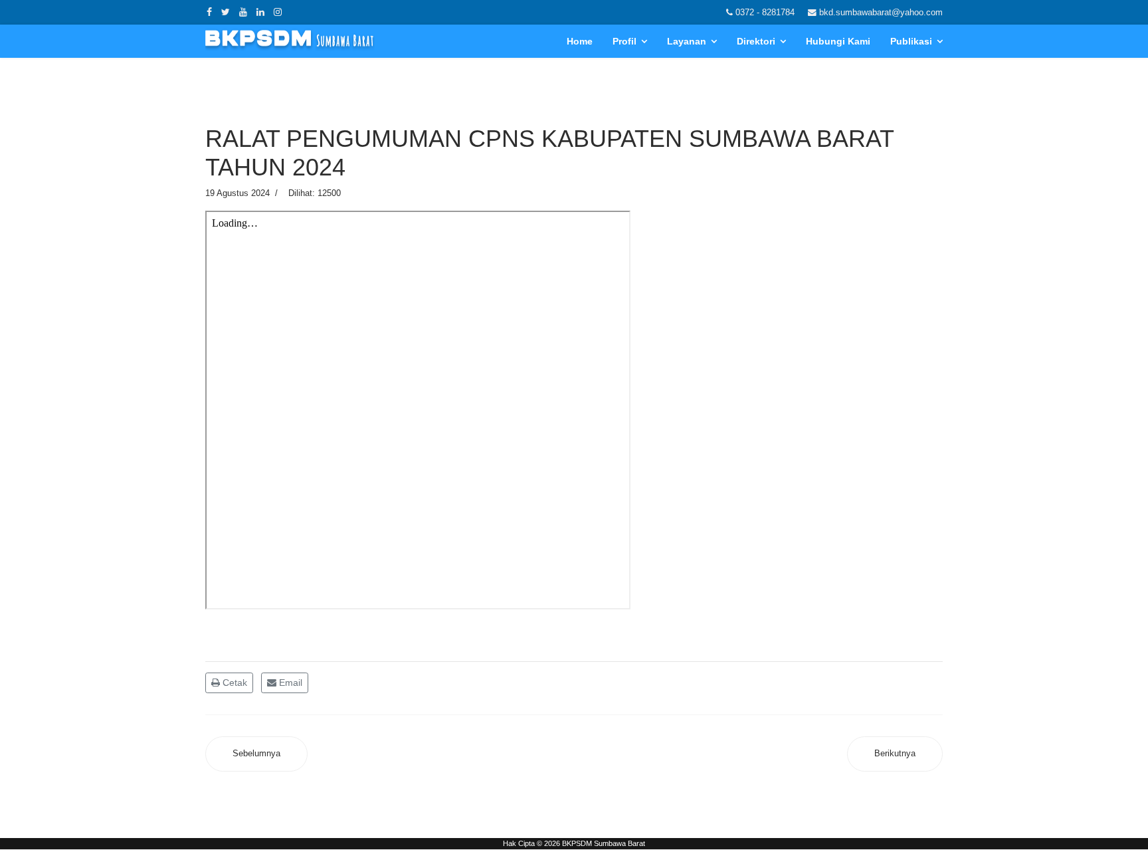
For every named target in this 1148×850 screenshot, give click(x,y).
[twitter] (225, 12)
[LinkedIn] (260, 12)
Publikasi (911, 41)
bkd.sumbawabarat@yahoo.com (881, 12)
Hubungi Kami (838, 41)
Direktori (756, 41)
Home (580, 41)
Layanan (686, 41)
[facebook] (209, 12)
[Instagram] (278, 12)
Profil (624, 41)
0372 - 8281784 (765, 12)
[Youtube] (243, 12)
